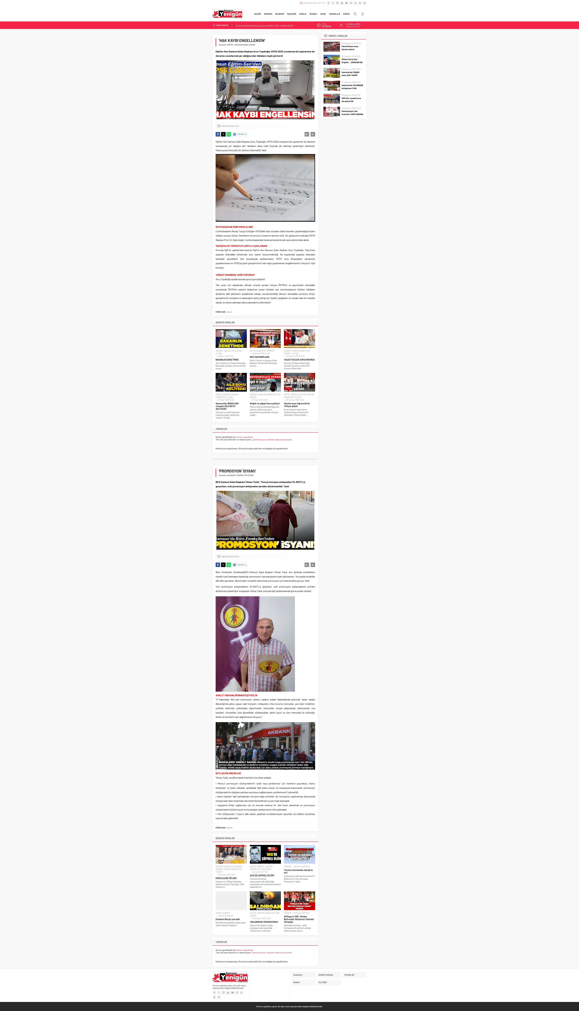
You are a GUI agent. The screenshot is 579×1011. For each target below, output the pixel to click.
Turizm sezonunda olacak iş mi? (298, 871)
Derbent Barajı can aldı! (228, 919)
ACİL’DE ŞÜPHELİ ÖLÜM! (262, 875)
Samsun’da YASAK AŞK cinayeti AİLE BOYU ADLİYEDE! (227, 406)
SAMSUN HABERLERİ (301, 351)
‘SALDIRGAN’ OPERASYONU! (264, 921)
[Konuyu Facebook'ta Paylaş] (218, 134)
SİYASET (287, 353)
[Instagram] (337, 3)
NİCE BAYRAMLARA (259, 357)
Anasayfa (222, 45)
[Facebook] (328, 3)
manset (229, 312)
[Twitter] (333, 3)
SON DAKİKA (236, 351)
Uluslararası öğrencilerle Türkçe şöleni (297, 404)
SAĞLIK (227, 351)
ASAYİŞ (219, 394)
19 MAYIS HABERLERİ (224, 866)
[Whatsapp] (355, 3)
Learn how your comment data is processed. (272, 439)
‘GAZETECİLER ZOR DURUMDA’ (299, 359)
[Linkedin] (342, 3)
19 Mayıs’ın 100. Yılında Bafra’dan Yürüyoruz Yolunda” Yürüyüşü (299, 919)
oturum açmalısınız (244, 437)
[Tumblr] (360, 3)
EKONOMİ (231, 475)
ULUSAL (219, 353)
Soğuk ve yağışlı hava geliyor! (265, 403)
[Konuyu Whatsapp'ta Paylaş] (228, 134)
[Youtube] (346, 3)
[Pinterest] (351, 3)
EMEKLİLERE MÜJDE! (226, 878)
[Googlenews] (364, 3)
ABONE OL (242, 134)
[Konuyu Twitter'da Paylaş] (223, 134)
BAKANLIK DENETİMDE (227, 359)
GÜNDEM (219, 351)
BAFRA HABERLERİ (258, 351)
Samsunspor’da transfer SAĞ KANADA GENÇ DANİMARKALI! (352, 114)
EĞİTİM (230, 45)
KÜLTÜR (302, 394)
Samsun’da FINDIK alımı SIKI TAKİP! (350, 73)
